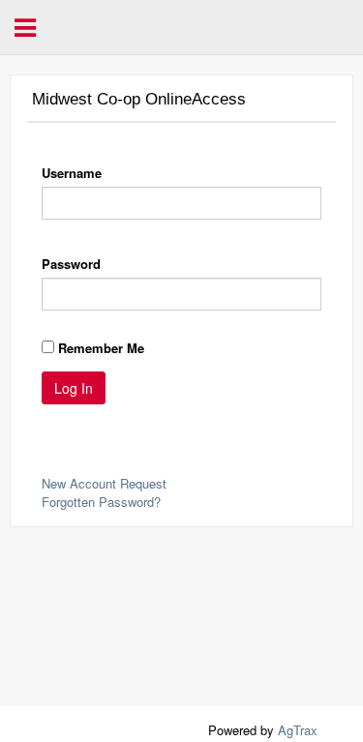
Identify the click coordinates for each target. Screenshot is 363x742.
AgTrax (298, 730)
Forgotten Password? (101, 501)
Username (72, 172)
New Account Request (104, 483)
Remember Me (101, 348)
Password (71, 263)
